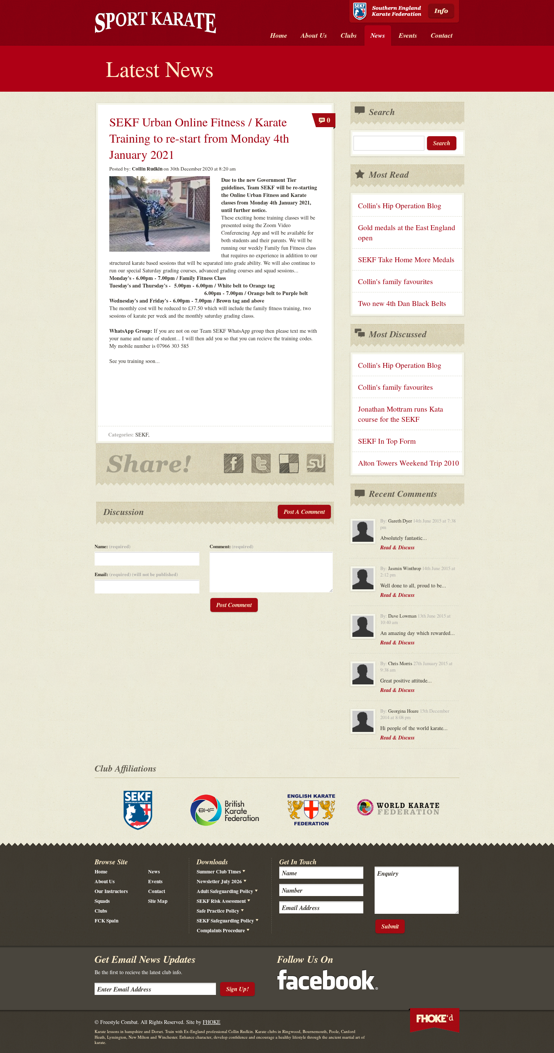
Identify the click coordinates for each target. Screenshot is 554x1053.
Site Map (157, 901)
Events (155, 881)
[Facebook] (327, 987)
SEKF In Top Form (387, 441)
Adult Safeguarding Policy (225, 891)
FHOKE (211, 1021)
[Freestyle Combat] (155, 24)
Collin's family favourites (395, 281)
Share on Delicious (289, 463)
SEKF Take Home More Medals (406, 259)
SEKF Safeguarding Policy (225, 920)
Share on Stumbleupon (316, 463)
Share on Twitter (261, 463)
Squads (102, 901)
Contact (156, 891)
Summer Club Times (219, 871)
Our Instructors (111, 891)
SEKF (141, 434)
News (154, 871)
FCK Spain (106, 920)
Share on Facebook (234, 463)
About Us (105, 881)
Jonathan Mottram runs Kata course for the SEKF (400, 414)
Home (101, 871)
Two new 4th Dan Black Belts (402, 303)
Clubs (101, 911)
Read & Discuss (397, 547)
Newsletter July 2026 (219, 881)
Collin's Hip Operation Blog (399, 205)
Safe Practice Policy (218, 911)
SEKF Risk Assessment (221, 901)
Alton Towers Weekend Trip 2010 (408, 463)
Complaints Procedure (221, 930)
